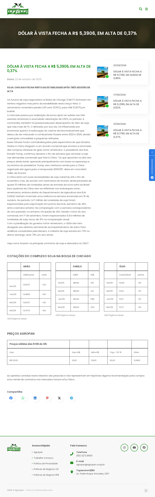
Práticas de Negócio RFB (46, 474)
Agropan (38, 452)
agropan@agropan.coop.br (90, 463)
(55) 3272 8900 (84, 454)
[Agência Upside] (146, 490)
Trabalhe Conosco (43, 457)
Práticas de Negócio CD (46, 469)
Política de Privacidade (46, 463)
